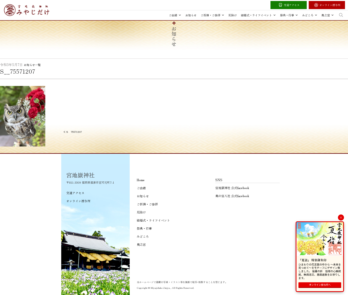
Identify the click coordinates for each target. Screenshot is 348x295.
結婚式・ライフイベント (256, 15)
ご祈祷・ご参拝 (210, 15)
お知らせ (191, 15)
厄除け (232, 15)
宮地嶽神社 (26, 10)
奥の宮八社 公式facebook (232, 196)
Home (141, 180)
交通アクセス (291, 5)
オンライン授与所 (329, 5)
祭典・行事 (287, 15)
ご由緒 (173, 15)
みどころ (307, 15)
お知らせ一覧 (32, 65)
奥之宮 (325, 15)
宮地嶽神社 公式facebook (232, 188)
